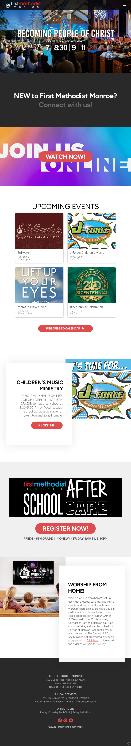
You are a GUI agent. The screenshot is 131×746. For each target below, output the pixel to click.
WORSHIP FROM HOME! (87, 587)
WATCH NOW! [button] (65, 156)
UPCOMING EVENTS (65, 206)
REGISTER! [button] (46, 425)
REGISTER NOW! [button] (65, 528)
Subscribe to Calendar (62, 328)
